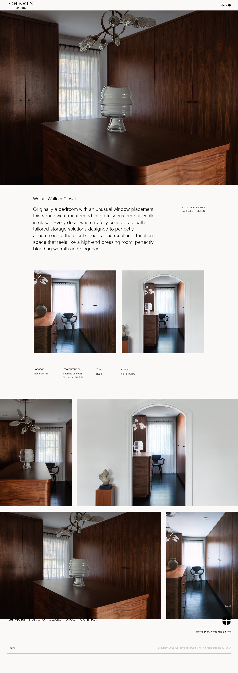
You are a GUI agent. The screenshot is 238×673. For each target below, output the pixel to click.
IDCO (228, 647)
